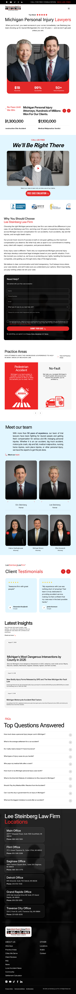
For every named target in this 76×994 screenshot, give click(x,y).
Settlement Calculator (13, 976)
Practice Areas (11, 950)
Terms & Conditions (26, 324)
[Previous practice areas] (36, 413)
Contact (43, 953)
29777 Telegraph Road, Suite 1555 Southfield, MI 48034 (24, 835)
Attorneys (9, 946)
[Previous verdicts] (64, 111)
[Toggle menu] (69, 8)
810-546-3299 (17, 853)
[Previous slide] (7, 533)
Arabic (42, 950)
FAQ (6, 961)
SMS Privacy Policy (14, 324)
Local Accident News (13, 968)
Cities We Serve (11, 953)
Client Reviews (11, 957)
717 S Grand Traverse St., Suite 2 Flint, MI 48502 (24, 850)
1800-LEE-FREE (64, 2)
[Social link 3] (15, 2)
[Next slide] (68, 533)
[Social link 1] (6, 2)
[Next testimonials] (68, 571)
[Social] (6, 982)
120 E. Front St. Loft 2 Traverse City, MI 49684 (23, 911)
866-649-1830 (17, 839)
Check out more (9, 635)
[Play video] (38, 168)
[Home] (13, 8)
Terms (46, 334)
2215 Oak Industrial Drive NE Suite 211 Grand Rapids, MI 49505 (23, 896)
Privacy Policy (9, 988)
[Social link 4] (18, 2)
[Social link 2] (10, 2)
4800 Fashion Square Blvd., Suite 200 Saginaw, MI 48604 (24, 866)
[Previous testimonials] (63, 571)
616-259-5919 (17, 900)
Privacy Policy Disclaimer (33, 334)
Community (9, 972)
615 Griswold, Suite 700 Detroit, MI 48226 (22, 881)
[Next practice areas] (40, 413)
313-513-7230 (17, 884)
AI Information (29, 988)
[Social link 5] (21, 2)
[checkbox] (8, 321)
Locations (43, 946)
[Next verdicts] (69, 111)
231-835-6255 (17, 914)
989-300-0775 (17, 870)
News (7, 964)
